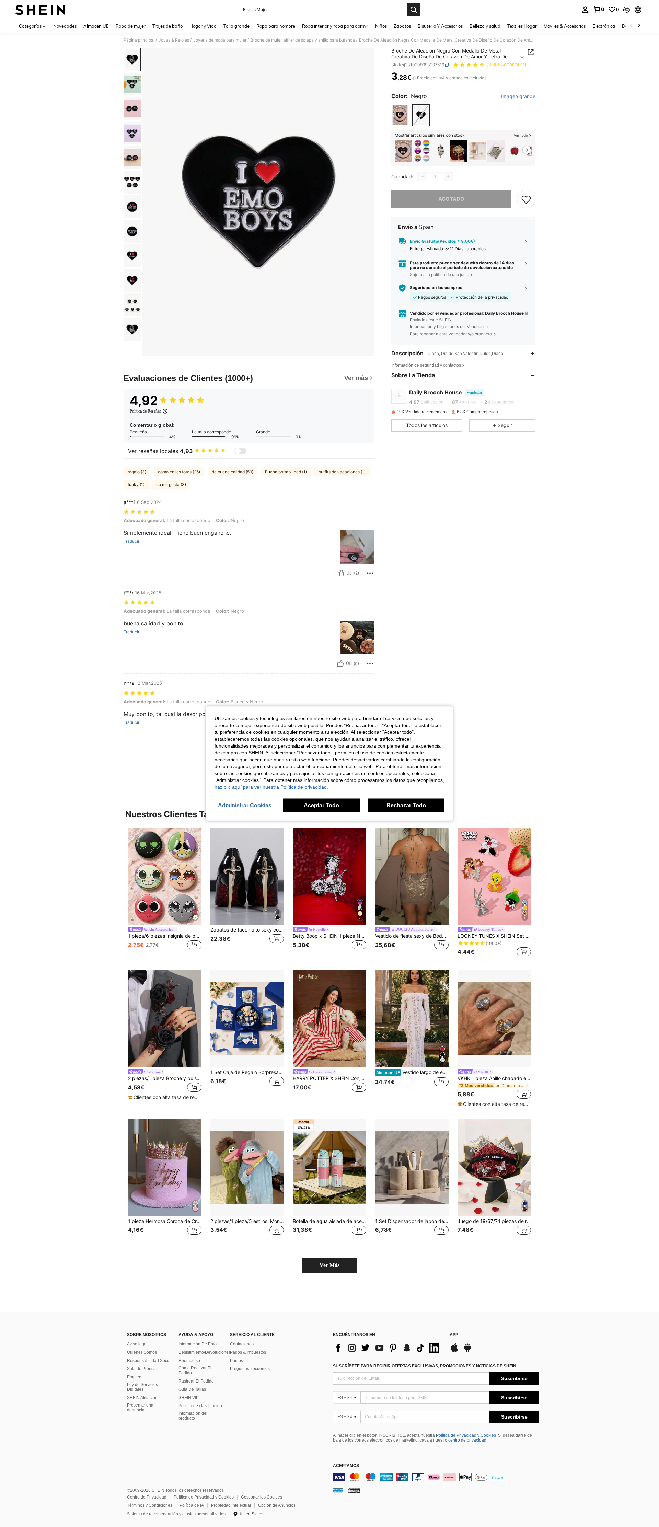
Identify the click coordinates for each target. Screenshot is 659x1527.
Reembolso (189, 1360)
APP (454, 1335)
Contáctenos (242, 1344)
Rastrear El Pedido (196, 1381)
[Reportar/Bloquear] (370, 573)
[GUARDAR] (526, 199)
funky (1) (136, 484)
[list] (388, 1348)
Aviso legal (137, 1344)
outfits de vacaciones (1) (342, 471)
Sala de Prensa (141, 1368)
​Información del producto (192, 1416)
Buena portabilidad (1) (286, 471)
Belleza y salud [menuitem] (485, 26)
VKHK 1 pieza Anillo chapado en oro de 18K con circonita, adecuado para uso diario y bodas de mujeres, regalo (494, 1078)
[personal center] (585, 9)
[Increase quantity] (448, 177)
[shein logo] (40, 9)
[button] (626, 9)
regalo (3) (137, 471)
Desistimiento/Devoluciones (204, 1352)
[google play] (467, 1351)
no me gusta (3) (171, 484)
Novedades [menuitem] (65, 26)
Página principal (139, 40)
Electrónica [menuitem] (603, 26)
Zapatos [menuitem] (402, 26)
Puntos (236, 1360)
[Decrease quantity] (422, 177)
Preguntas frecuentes (250, 1368)
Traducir (131, 541)
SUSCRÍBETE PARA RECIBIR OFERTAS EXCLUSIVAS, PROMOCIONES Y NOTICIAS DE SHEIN (424, 1366)
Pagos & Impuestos (248, 1352)
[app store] (454, 1351)
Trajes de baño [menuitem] (167, 26)
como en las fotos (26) (179, 471)
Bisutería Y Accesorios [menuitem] (440, 26)
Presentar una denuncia (140, 1407)
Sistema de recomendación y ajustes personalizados (176, 1514)
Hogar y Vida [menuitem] (203, 26)
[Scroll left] (630, 26)
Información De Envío (198, 1344)
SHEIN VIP (188, 1397)
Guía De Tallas (192, 1389)
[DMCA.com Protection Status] (354, 1490)
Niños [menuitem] (381, 26)
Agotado (451, 199)
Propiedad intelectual (231, 1505)
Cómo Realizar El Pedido (194, 1370)
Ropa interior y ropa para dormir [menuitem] (335, 26)
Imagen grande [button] (518, 96)
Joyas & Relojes (174, 40)
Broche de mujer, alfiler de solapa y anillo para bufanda (303, 40)
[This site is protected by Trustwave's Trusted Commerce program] (338, 1490)
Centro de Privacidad (146, 1497)
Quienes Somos (142, 1352)
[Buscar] (413, 9)
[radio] (400, 115)
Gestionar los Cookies (261, 1497)
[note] (164, 1097)
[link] (598, 9)
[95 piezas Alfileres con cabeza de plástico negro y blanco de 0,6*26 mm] (496, 151)
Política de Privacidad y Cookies (466, 1435)
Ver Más (329, 1265)
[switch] (240, 451)
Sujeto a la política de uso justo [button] (439, 274)
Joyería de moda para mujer (219, 40)
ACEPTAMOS (346, 1466)
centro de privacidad (467, 1440)
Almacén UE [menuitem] (96, 26)
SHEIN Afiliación (142, 1397)
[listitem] (403, 151)
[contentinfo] (436, 1477)
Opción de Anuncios (277, 1505)
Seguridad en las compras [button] (436, 287)
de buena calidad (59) (232, 471)
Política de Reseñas (145, 411)
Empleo (134, 1377)
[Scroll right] (639, 26)
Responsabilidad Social (149, 1360)
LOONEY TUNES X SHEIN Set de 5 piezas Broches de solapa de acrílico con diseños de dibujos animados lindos (494, 936)
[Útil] (341, 573)
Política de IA (192, 1505)
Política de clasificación (200, 1405)
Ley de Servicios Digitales (142, 1387)
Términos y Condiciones (149, 1505)
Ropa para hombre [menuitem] (275, 26)
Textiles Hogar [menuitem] (522, 26)
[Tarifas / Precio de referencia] (414, 78)
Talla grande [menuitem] (236, 26)
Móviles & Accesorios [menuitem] (565, 26)
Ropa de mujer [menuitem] (131, 26)
